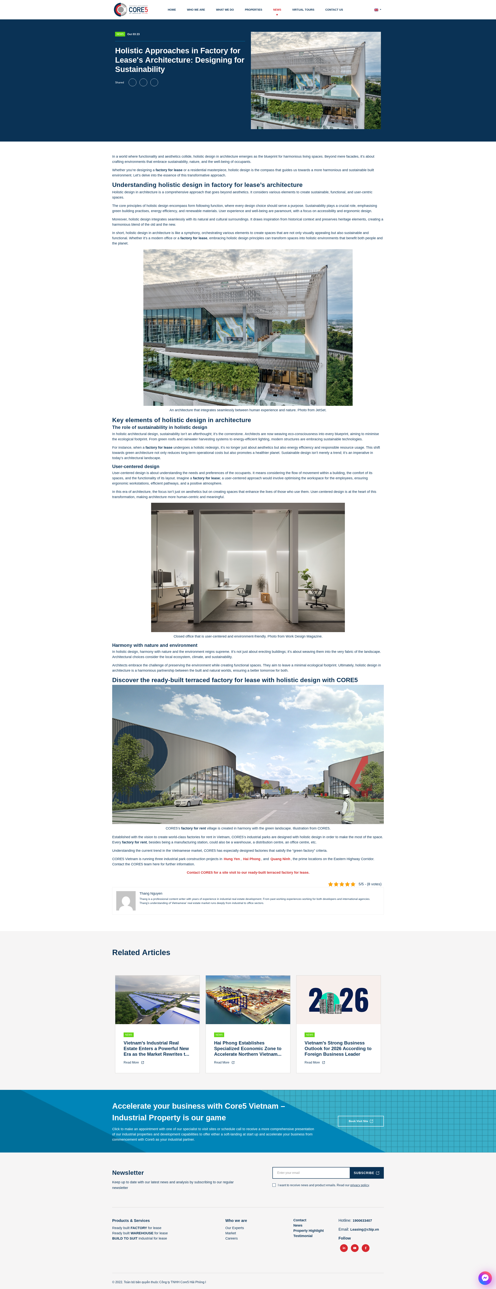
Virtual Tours (303, 9)
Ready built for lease (136, 1228)
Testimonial (303, 1236)
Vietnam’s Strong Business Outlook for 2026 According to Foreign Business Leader (338, 1048)
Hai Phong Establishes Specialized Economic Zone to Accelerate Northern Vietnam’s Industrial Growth (248, 1051)
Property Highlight (308, 1231)
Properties (253, 9)
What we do (225, 9)
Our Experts (234, 1228)
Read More (132, 1062)
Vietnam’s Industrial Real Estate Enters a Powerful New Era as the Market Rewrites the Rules (157, 1051)
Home (172, 9)
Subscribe (364, 1173)
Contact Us (334, 9)
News (277, 9)
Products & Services (131, 1220)
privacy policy (359, 1185)
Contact (299, 1220)
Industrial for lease (139, 1238)
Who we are (196, 9)
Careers (231, 1238)
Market (230, 1233)
